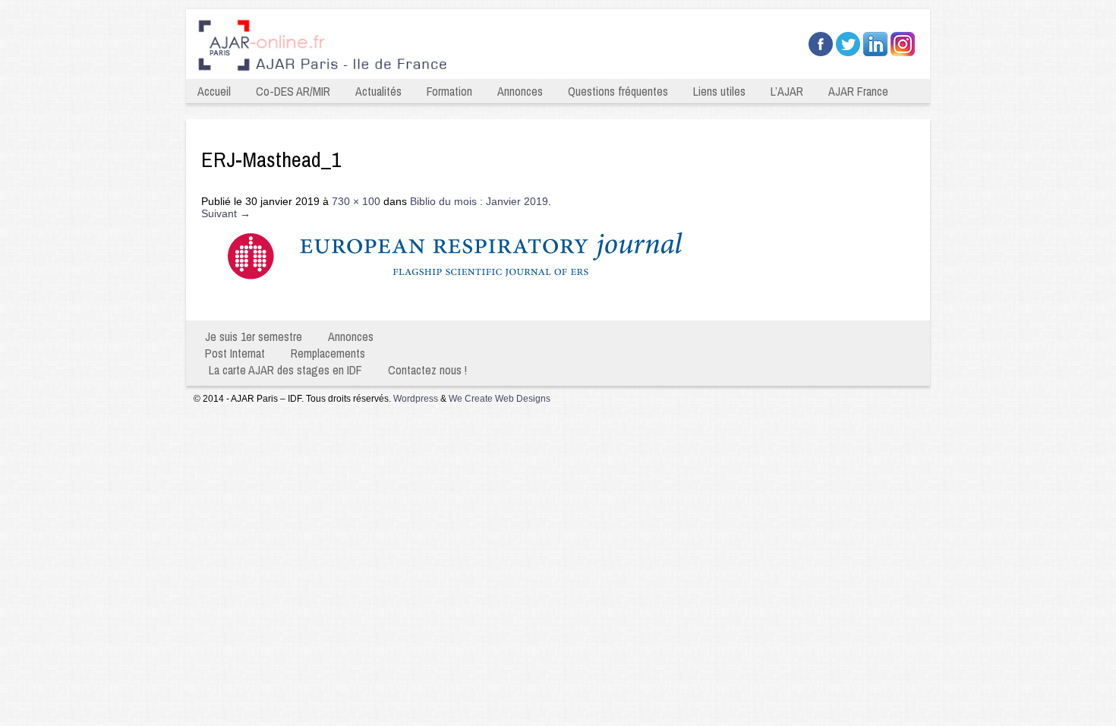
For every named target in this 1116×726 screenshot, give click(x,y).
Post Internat (235, 353)
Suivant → (226, 213)
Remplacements (328, 353)
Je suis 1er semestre (253, 336)
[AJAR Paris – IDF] (450, 73)
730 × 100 (356, 201)
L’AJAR (787, 91)
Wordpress (415, 398)
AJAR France (858, 91)
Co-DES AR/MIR (293, 91)
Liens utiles (719, 91)
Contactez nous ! (427, 369)
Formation (449, 91)
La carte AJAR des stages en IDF (285, 369)
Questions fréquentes (618, 91)
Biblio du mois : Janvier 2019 (479, 201)
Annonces (520, 91)
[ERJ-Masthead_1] (478, 292)
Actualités (378, 91)
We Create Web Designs (499, 398)
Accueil (214, 91)
